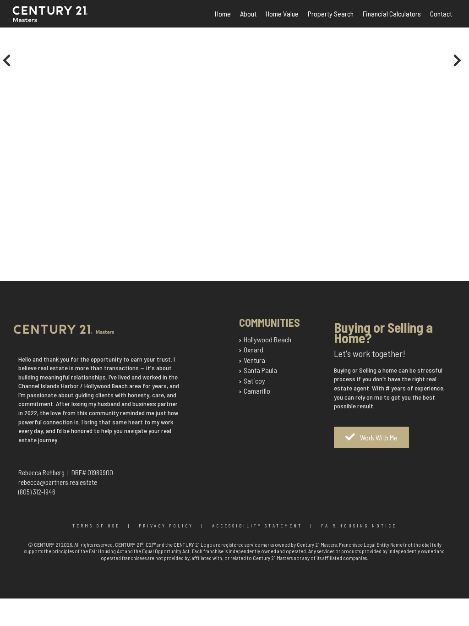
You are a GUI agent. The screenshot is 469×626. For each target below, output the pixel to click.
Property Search (331, 13)
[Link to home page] (60, 19)
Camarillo (257, 390)
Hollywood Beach (267, 339)
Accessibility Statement (257, 525)
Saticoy (254, 380)
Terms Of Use (96, 525)
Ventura (254, 360)
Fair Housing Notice (359, 525)
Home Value (282, 13)
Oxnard (253, 349)
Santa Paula (260, 370)
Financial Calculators (392, 13)
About (248, 13)
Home (223, 13)
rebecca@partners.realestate (57, 482)
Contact (441, 13)
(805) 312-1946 (36, 492)
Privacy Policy (166, 525)
